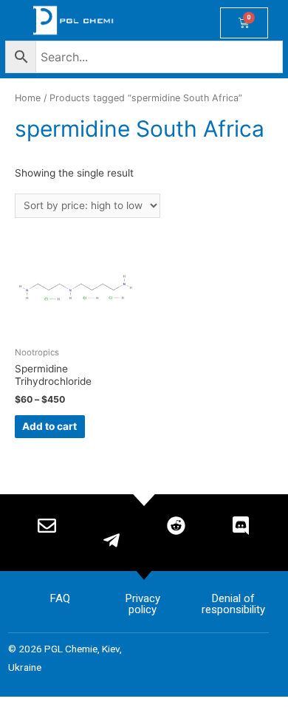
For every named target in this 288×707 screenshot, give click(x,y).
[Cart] (244, 22)
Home (28, 97)
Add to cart (49, 426)
